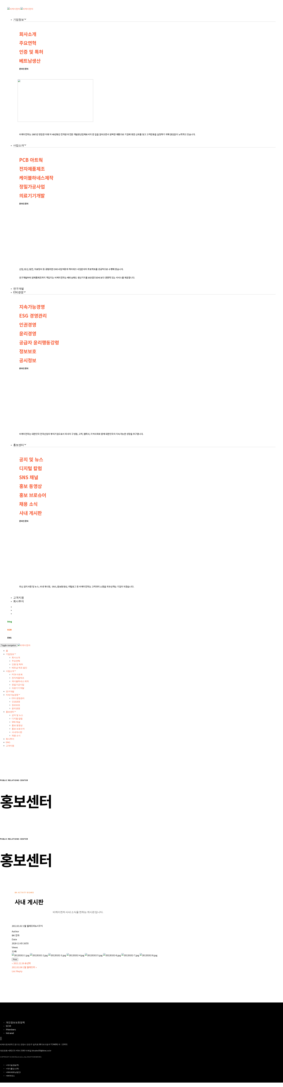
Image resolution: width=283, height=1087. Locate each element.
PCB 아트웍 (31, 159)
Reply (19, 971)
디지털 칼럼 (30, 468)
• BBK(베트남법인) (13, 1072)
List (14, 971)
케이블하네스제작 (36, 177)
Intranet (10, 1033)
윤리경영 (27, 333)
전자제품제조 (32, 168)
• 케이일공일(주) (12, 1065)
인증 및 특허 (31, 51)
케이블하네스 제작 (20, 681)
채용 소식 (28, 503)
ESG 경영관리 (33, 315)
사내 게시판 (30, 512)
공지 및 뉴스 (31, 459)
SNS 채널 (28, 477)
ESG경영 (18, 292)
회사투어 (18, 601)
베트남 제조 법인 (19, 667)
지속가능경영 (32, 306)
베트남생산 (30, 60)
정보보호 (27, 351)
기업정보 (18, 19)
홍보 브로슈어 (32, 495)
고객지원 (18, 597)
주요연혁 (27, 42)
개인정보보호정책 (15, 1022)
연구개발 (18, 288)
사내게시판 (17, 732)
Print (15, 959)
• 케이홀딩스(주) (12, 1069)
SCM (8, 1025)
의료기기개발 (32, 195)
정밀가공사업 (32, 186)
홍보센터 (18, 444)
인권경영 (27, 324)
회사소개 (27, 34)
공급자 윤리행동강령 (39, 342)
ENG (8, 742)
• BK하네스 (10, 1076)
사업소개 (18, 145)
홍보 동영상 (30, 486)
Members (11, 1029)
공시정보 (27, 360)
